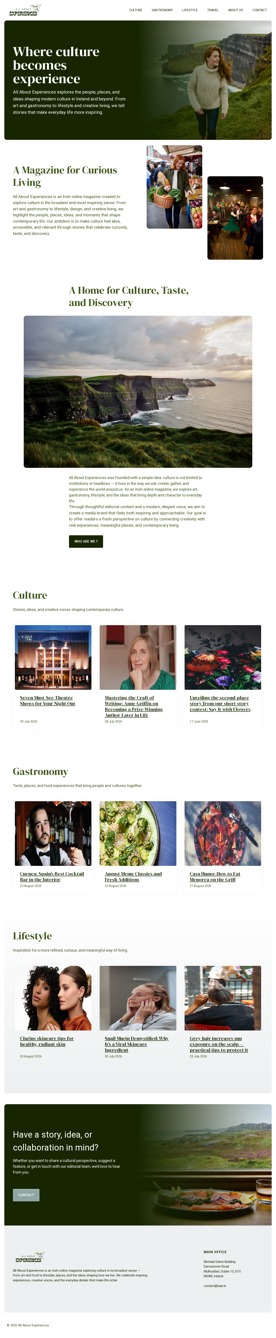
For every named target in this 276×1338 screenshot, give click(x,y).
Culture (135, 10)
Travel (213, 10)
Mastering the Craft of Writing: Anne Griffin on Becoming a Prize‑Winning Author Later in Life (134, 706)
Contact (259, 10)
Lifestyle (190, 10)
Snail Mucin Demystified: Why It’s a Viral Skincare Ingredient (137, 1044)
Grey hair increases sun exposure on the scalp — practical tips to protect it (219, 1044)
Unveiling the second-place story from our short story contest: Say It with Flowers (220, 703)
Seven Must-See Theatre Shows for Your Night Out (47, 700)
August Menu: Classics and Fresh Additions (133, 876)
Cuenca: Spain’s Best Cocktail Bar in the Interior (52, 876)
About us (235, 10)
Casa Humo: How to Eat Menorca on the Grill (215, 876)
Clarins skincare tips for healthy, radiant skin (47, 1041)
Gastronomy (162, 10)
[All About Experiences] (25, 10)
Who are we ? (86, 541)
